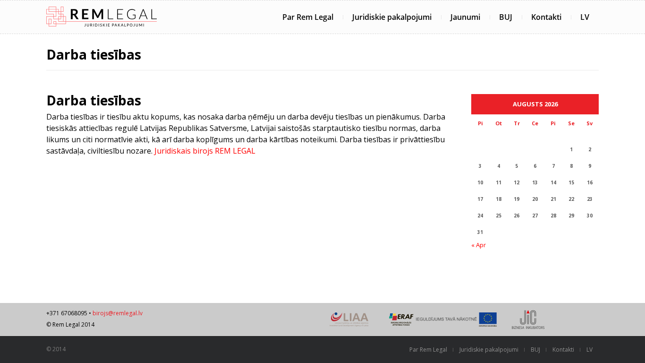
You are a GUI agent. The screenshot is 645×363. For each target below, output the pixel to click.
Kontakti (546, 17)
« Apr (478, 245)
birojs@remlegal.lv (118, 313)
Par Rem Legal (307, 17)
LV (584, 17)
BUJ (505, 17)
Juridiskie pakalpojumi (392, 17)
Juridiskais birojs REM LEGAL (204, 151)
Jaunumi (465, 17)
